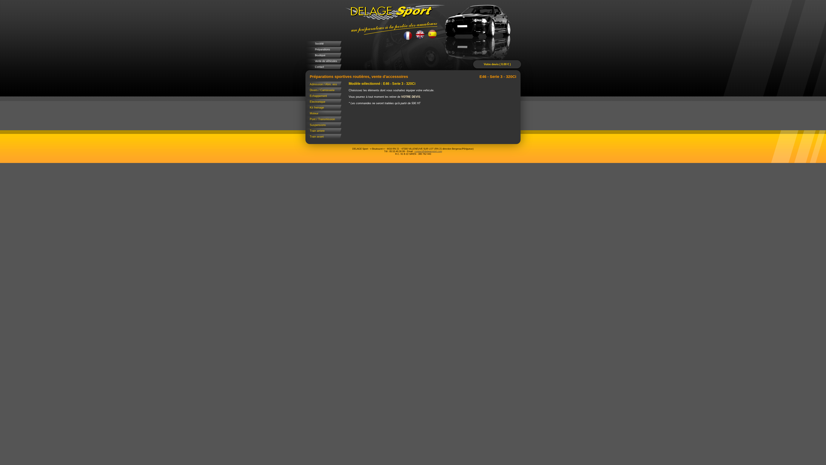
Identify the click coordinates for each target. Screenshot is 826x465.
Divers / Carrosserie (322, 90)
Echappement (318, 96)
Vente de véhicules (326, 61)
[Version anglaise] (420, 34)
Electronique (317, 101)
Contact (319, 66)
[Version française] (408, 35)
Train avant (317, 136)
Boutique (320, 55)
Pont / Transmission (322, 119)
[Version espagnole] (432, 34)
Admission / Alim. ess (323, 84)
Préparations (322, 49)
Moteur (314, 113)
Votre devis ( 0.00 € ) (497, 64)
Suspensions (318, 125)
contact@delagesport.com (428, 151)
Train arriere (317, 130)
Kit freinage (317, 107)
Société (319, 43)
